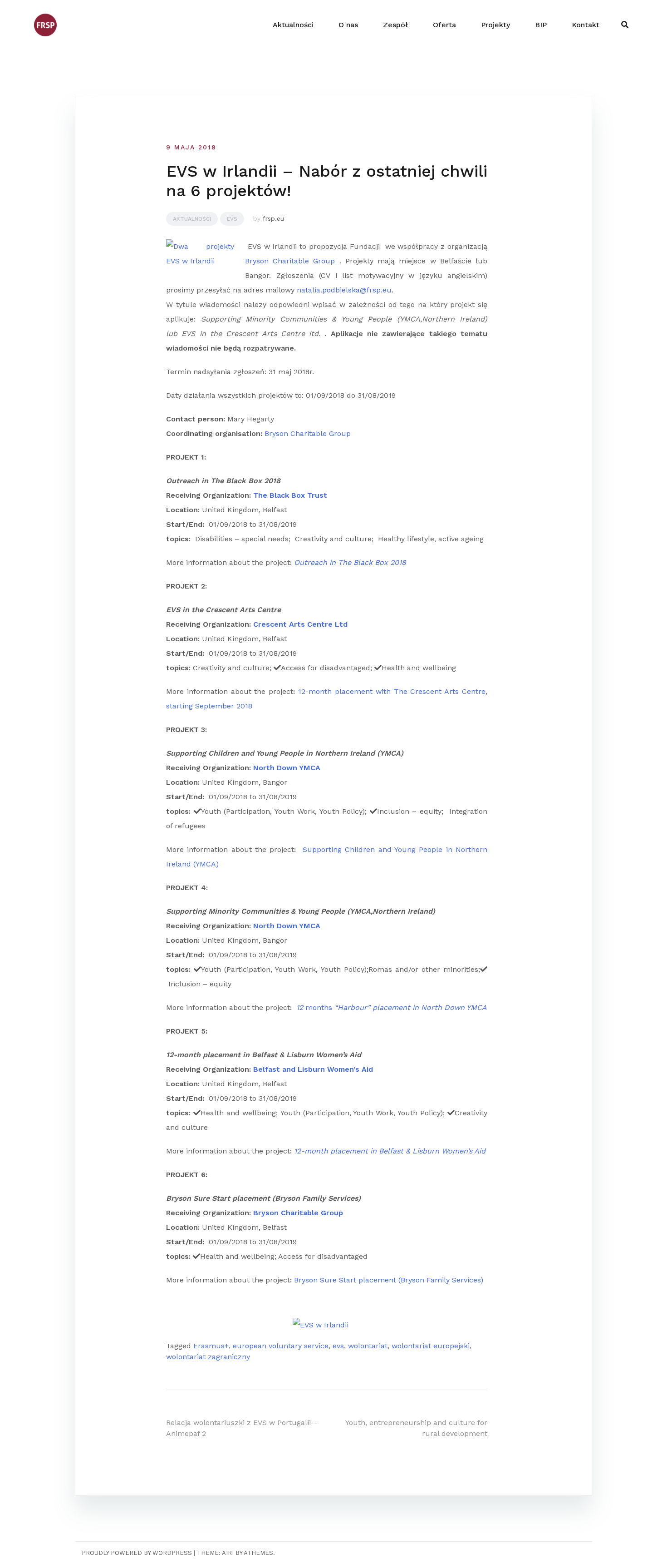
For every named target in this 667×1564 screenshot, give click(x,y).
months (391, 1007)
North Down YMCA (286, 767)
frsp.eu (273, 218)
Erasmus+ (211, 1345)
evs (338, 1345)
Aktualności (293, 24)
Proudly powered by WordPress (137, 1552)
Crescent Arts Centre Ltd (300, 624)
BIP (541, 24)
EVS (232, 219)
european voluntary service (281, 1345)
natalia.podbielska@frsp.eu (344, 290)
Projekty (495, 24)
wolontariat (367, 1345)
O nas (348, 24)
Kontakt (585, 24)
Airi (228, 1552)
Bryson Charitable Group (290, 261)
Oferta (444, 24)
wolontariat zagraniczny (208, 1356)
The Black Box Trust (290, 495)
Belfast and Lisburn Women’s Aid (313, 1069)
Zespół (395, 24)
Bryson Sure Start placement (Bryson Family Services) (388, 1280)
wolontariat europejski (431, 1345)
